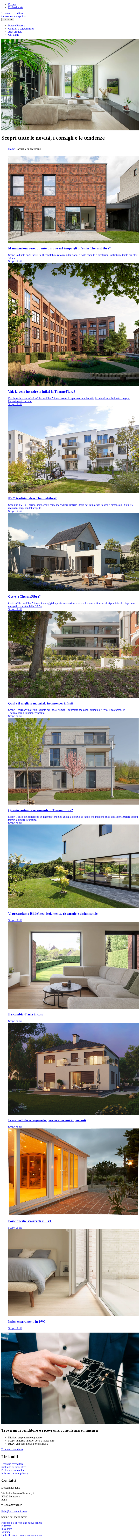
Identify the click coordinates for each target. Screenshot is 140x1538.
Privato (12, 4)
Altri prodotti (15, 31)
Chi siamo (13, 34)
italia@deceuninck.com (14, 1511)
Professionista (15, 7)
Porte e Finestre (16, 25)
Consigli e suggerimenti (21, 28)
